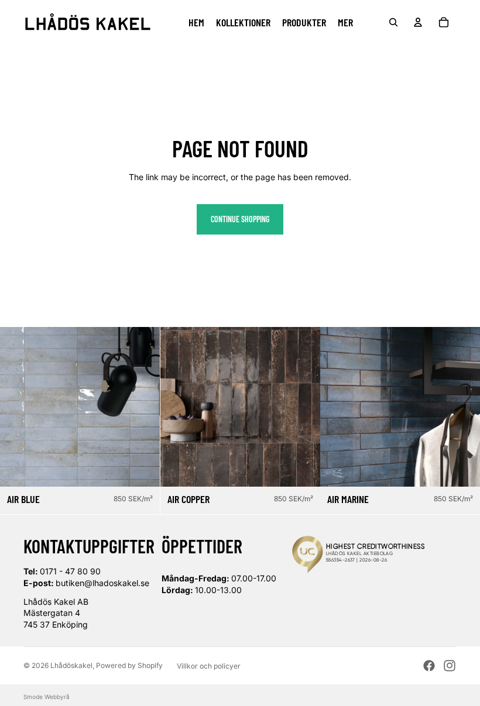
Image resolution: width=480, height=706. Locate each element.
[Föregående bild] (17, 406)
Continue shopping (240, 219)
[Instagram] (450, 666)
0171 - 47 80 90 (70, 571)
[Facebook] (429, 666)
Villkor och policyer (209, 666)
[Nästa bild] (142, 406)
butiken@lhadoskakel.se (102, 583)
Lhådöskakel (71, 665)
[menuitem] (345, 22)
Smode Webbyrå (46, 696)
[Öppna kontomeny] (418, 22)
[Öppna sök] (393, 22)
